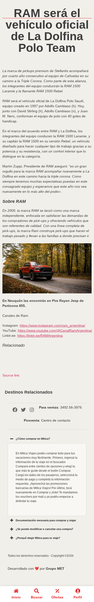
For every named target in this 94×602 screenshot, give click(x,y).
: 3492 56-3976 (60, 407)
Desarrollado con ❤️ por (36, 568)
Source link (10, 375)
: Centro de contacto (47, 420)
